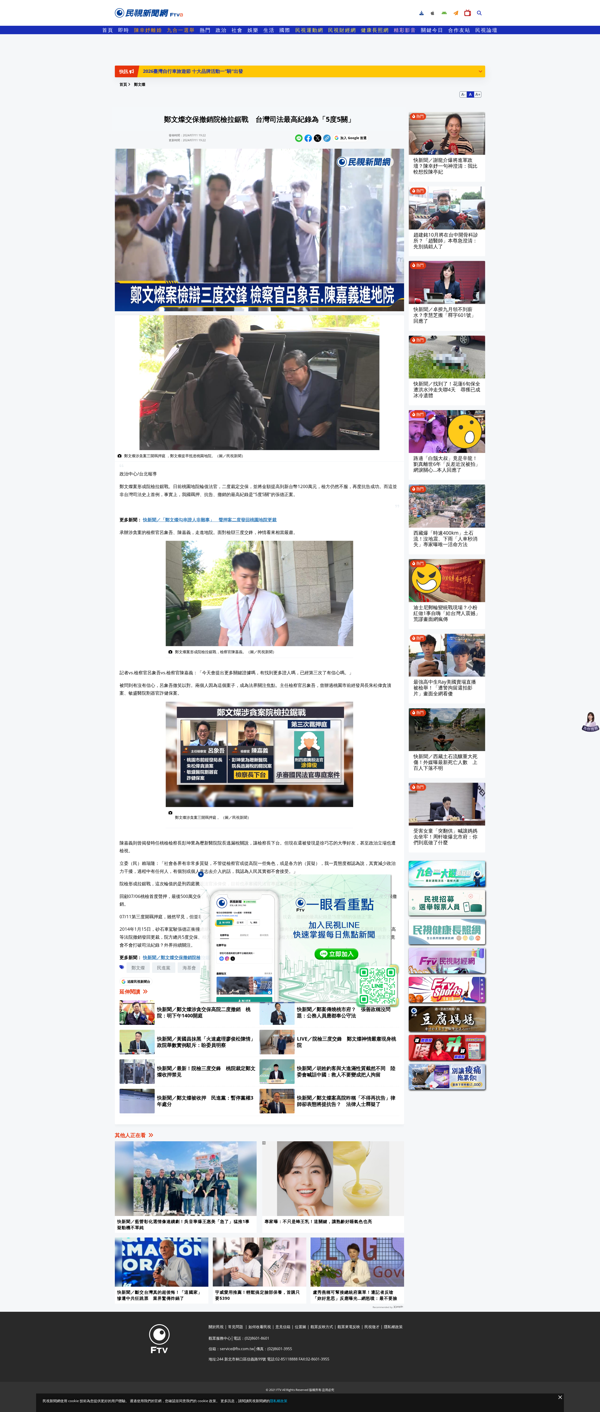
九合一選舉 (181, 30)
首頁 (107, 30)
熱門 (205, 30)
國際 (285, 30)
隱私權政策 (278, 1400)
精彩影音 (405, 30)
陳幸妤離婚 (148, 30)
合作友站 (459, 30)
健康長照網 (375, 30)
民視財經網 (342, 30)
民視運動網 (309, 30)
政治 (221, 30)
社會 (237, 30)
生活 (269, 30)
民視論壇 (486, 30)
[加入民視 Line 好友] (300, 941)
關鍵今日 (432, 30)
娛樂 (253, 30)
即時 (123, 30)
